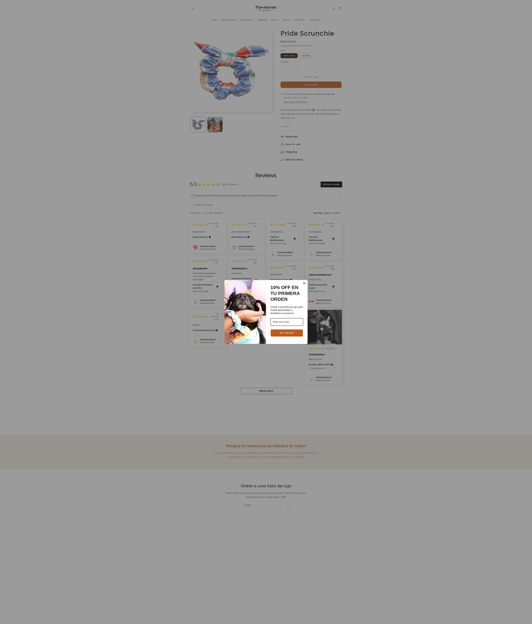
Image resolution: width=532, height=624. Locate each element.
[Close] (304, 283)
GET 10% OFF (287, 333)
